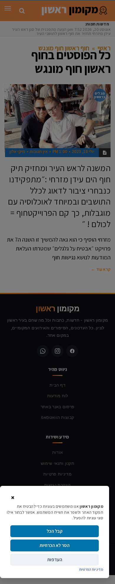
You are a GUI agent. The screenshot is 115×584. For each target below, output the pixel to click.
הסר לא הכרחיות (55, 545)
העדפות (54, 559)
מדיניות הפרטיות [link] (91, 569)
